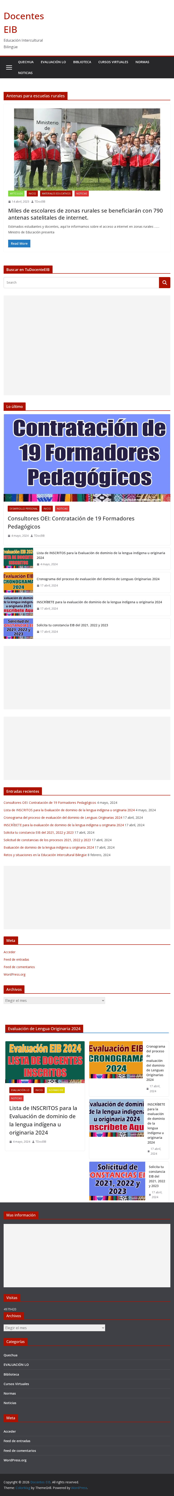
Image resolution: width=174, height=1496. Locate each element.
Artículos (16, 193)
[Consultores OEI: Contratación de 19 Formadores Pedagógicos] (87, 458)
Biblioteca (82, 62)
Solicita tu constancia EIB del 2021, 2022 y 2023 (72, 625)
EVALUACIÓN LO (53, 62)
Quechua (26, 62)
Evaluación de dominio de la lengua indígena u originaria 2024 (49, 847)
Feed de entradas (16, 959)
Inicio (32, 193)
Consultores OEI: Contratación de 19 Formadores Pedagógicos (71, 522)
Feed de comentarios (19, 967)
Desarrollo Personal (24, 508)
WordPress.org (14, 974)
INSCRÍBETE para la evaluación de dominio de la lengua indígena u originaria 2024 (99, 602)
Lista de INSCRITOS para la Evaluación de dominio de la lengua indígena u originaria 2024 (101, 555)
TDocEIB (40, 201)
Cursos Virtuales (113, 62)
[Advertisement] (87, 345)
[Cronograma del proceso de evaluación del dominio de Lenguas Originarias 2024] (18, 582)
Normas (142, 62)
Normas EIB (56, 1090)
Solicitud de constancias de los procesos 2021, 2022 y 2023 (47, 840)
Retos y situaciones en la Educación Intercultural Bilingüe (45, 855)
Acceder (9, 952)
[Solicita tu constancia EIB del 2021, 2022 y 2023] (18, 628)
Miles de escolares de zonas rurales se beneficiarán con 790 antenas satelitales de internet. (85, 214)
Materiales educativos (56, 193)
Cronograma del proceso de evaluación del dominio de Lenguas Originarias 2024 (98, 579)
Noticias (25, 73)
